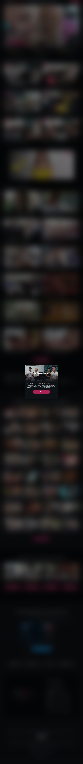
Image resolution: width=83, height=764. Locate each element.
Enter (41, 392)
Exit (41, 396)
